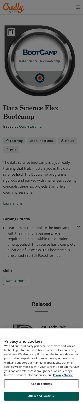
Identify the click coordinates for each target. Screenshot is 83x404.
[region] (41, 366)
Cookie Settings (41, 384)
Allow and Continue (41, 396)
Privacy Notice (63, 375)
